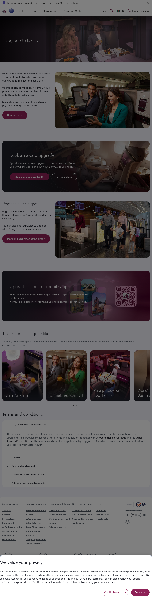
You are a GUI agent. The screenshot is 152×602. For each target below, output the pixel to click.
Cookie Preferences (115, 592)
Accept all (140, 592)
